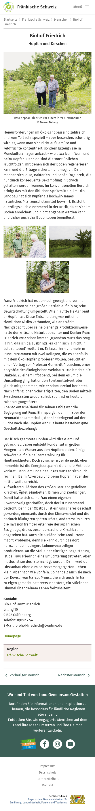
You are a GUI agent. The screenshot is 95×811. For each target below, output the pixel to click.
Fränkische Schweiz (35, 20)
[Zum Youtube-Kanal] (70, 744)
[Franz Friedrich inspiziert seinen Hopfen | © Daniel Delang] (48, 277)
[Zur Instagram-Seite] (57, 744)
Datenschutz (47, 772)
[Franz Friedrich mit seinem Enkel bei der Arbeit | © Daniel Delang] (25, 241)
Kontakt (47, 785)
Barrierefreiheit (48, 779)
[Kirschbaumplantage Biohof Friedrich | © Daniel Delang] (70, 241)
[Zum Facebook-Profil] (44, 744)
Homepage (12, 636)
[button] (86, 7)
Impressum (47, 766)
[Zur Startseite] (10, 7)
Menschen (61, 20)
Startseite (10, 20)
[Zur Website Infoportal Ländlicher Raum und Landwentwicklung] (28, 744)
